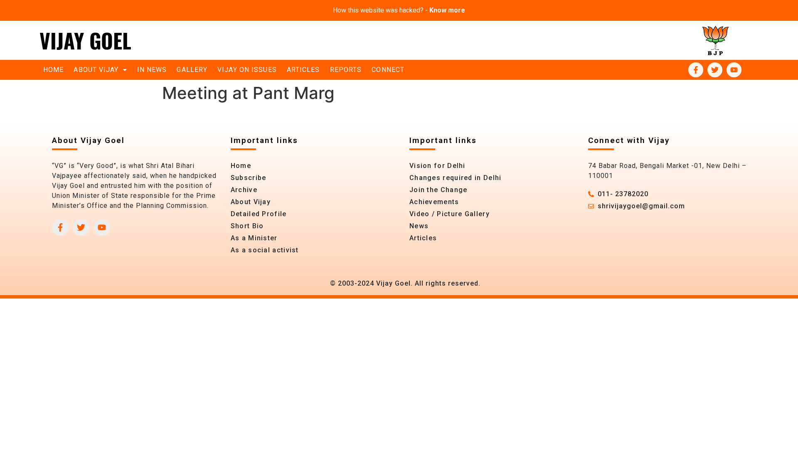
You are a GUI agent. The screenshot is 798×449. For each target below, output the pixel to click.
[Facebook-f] (695, 69)
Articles (303, 70)
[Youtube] (734, 69)
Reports (346, 70)
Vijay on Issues (247, 70)
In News (152, 70)
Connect (388, 70)
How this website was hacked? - (399, 10)
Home (53, 70)
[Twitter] (714, 69)
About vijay (96, 70)
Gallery (192, 70)
